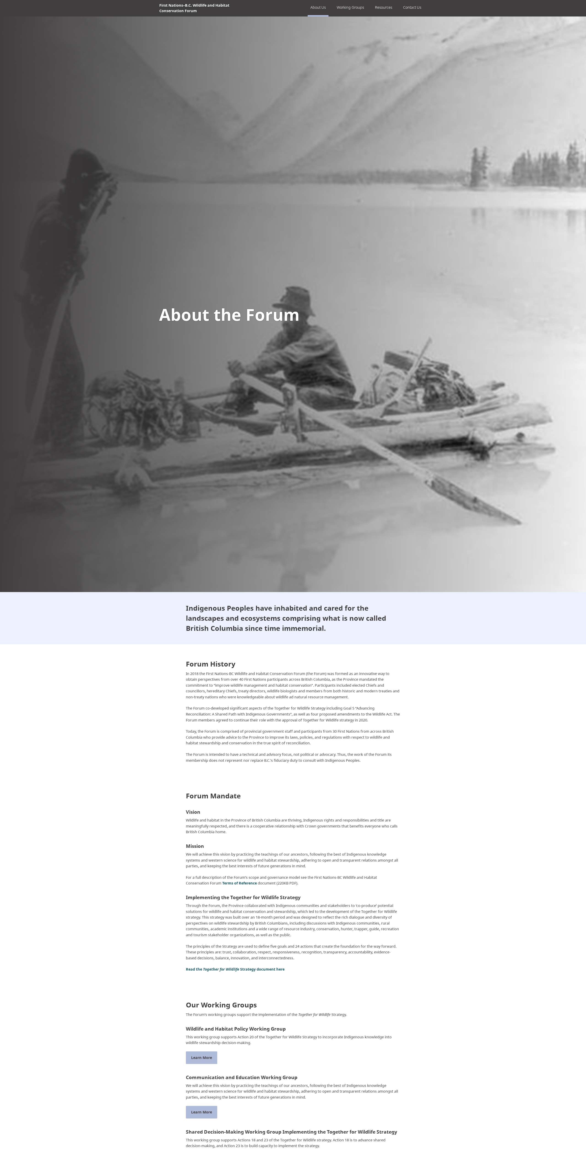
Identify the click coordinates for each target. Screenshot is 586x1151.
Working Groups (350, 7)
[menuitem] (318, 8)
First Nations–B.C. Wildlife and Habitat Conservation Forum (194, 8)
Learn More (201, 1057)
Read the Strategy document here (235, 969)
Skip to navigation (281, 8)
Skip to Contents (281, 8)
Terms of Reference (239, 883)
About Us (318, 7)
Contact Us (412, 7)
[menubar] (366, 8)
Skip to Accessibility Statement (281, 11)
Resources (383, 7)
